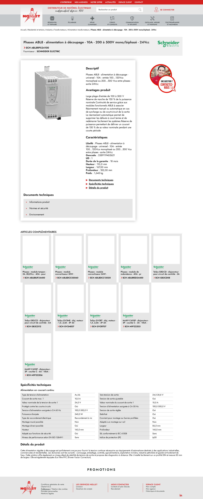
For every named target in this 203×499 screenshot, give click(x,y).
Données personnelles (49, 491)
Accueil (23, 29)
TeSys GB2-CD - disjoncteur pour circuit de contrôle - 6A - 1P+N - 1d (38, 323)
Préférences (45, 489)
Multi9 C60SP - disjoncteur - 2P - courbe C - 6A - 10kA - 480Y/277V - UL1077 (38, 371)
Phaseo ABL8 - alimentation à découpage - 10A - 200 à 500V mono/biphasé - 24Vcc (123, 29)
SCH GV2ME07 (66, 326)
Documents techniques (101, 180)
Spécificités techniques (101, 184)
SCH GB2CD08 (162, 277)
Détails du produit (98, 187)
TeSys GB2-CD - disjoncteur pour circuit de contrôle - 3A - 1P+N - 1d (166, 274)
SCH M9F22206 (35, 375)
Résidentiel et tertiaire (36, 29)
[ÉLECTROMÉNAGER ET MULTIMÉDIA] (172, 20)
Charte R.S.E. (46, 487)
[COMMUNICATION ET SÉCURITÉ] (132, 20)
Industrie (49, 29)
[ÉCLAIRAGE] (72, 20)
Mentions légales (47, 493)
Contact (139, 2)
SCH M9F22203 (132, 326)
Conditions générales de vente (52, 484)
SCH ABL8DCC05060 (67, 277)
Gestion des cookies (59, 489)
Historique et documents (155, 491)
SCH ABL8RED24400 (133, 277)
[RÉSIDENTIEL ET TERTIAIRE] (52, 20)
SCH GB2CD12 (34, 326)
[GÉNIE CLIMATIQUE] (92, 20)
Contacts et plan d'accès (120, 487)
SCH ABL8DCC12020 (100, 277)
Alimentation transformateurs (78, 29)
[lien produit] (35, 250)
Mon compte (151, 487)
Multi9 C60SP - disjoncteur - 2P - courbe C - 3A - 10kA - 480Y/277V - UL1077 (136, 323)
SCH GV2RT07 (99, 326)
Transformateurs (60, 29)
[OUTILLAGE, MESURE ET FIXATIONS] (152, 20)
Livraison (79, 487)
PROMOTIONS (101, 469)
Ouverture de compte (84, 489)
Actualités (110, 2)
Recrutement (115, 489)
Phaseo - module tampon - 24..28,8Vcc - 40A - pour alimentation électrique (34, 274)
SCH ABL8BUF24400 (35, 277)
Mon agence (150, 489)
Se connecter (167, 9)
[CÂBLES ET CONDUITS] (112, 20)
